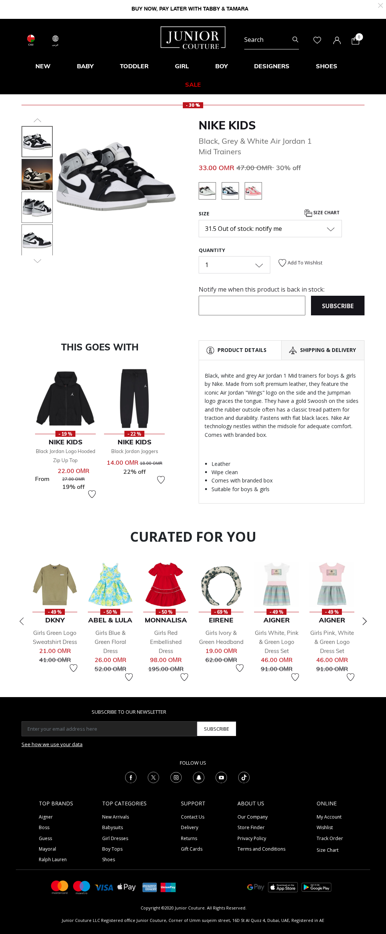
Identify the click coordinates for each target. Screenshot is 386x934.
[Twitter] (153, 777)
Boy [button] (221, 66)
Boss (44, 827)
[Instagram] (176, 777)
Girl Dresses (115, 838)
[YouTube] (221, 777)
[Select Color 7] (253, 192)
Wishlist (325, 827)
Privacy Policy (251, 838)
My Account (329, 817)
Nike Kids (227, 125)
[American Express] (149, 886)
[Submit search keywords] (295, 40)
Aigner (46, 817)
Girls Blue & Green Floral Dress (110, 641)
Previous (21, 621)
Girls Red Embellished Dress (166, 641)
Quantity (212, 250)
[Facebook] (130, 777)
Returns (189, 838)
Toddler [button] (134, 66)
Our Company (252, 817)
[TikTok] (244, 777)
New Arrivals (115, 817)
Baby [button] (85, 66)
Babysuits (112, 827)
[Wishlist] (92, 494)
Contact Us (192, 817)
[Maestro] (82, 886)
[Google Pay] (255, 886)
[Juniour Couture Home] (193, 37)
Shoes (108, 859)
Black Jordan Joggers (134, 451)
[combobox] (271, 40)
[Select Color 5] (210, 192)
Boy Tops (112, 849)
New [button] (43, 66)
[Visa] (104, 887)
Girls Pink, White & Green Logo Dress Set (332, 641)
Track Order (330, 838)
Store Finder (251, 827)
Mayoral (47, 849)
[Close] (380, 4)
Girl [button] (182, 66)
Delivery (189, 827)
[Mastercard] (60, 886)
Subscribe (216, 728)
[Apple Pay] (126, 886)
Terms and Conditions (261, 849)
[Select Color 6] (233, 192)
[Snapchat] (198, 777)
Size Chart (326, 212)
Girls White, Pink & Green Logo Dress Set (277, 641)
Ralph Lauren (53, 859)
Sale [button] (193, 84)
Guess (45, 838)
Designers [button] (272, 66)
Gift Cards (191, 849)
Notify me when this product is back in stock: (262, 289)
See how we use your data (52, 744)
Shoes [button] (326, 66)
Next (364, 621)
